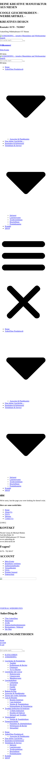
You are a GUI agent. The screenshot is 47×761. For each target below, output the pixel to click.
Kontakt (8, 226)
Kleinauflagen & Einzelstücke (21, 706)
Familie (12, 687)
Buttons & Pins (10, 691)
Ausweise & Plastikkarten (19, 139)
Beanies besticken (16, 700)
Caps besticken (15, 702)
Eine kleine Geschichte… (14, 141)
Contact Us (9, 519)
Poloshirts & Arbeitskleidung (21, 724)
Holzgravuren (15, 674)
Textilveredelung (16, 220)
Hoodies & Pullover (17, 713)
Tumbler (13, 663)
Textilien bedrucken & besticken (17, 708)
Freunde (13, 689)
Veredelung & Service (13, 743)
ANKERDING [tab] (11, 657)
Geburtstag (14, 683)
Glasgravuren (15, 676)
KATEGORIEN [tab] (11, 655)
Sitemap (8, 516)
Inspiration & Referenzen (14, 143)
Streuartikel (14, 728)
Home (7, 67)
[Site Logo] (23, 36)
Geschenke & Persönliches (15, 661)
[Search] (24, 40)
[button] (2, 38)
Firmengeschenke (11, 721)
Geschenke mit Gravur (13, 672)
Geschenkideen (11, 680)
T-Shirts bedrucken (17, 711)
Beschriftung (14, 222)
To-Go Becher (15, 670)
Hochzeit (13, 685)
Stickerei (13, 215)
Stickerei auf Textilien (18, 715)
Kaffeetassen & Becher (18, 665)
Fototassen (14, 667)
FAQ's (7, 514)
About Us (8, 512)
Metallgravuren (15, 678)
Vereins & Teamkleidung (19, 704)
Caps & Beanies (11, 698)
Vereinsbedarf (10, 717)
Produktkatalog (15, 224)
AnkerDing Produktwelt (14, 734)
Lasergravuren (15, 218)
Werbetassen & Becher (18, 726)
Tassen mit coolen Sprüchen (15, 695)
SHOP (7, 228)
